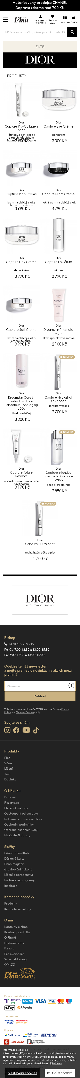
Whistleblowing (15, 959)
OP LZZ (9, 964)
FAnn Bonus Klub (16, 853)
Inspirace (10, 886)
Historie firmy (14, 943)
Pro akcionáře (14, 954)
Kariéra (9, 948)
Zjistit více (56, 1063)
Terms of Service (25, 712)
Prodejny (10, 903)
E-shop (9, 638)
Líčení (8, 768)
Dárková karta (14, 858)
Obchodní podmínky (19, 824)
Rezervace (11, 802)
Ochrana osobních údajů (21, 830)
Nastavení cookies (22, 1073)
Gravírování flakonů (18, 869)
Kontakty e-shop (16, 927)
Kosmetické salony (17, 909)
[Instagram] (7, 730)
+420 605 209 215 (21, 644)
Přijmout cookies (59, 1073)
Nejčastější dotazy (17, 835)
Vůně (8, 763)
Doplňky (10, 779)
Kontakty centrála (17, 932)
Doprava (10, 797)
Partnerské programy (19, 880)
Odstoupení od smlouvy (21, 813)
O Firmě (10, 937)
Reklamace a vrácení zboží (23, 819)
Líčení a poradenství (18, 874)
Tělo (7, 774)
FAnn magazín (14, 864)
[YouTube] (26, 729)
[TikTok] (36, 730)
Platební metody (16, 808)
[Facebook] (16, 730)
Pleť (7, 758)
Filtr (40, 46)
